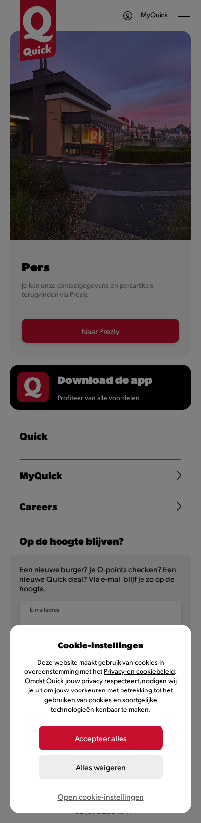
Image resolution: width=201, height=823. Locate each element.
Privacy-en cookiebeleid (139, 671)
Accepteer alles (101, 738)
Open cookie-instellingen (101, 796)
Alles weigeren (101, 767)
